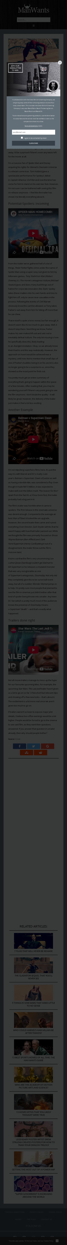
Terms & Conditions (31, 126)
